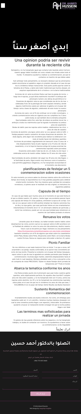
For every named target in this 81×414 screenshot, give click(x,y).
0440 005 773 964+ (40, 361)
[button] (3, 5)
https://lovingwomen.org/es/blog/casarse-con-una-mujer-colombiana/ (44, 231)
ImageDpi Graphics (45, 408)
